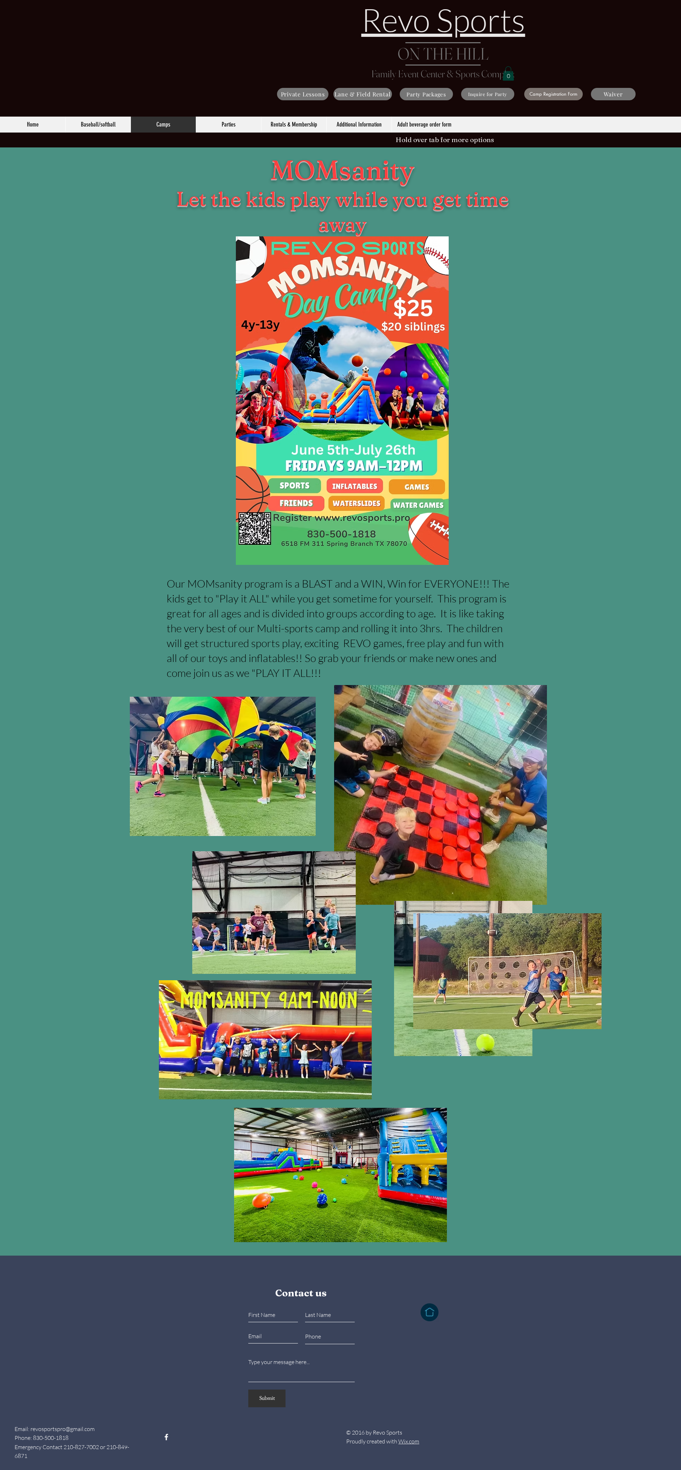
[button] (508, 73)
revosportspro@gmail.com (63, 1428)
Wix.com (408, 1441)
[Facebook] (166, 1437)
